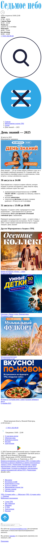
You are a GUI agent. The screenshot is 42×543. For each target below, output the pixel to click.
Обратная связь (10, 438)
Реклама (8, 441)
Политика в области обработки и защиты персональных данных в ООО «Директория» (20, 463)
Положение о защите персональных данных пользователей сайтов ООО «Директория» (19, 466)
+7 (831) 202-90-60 (12, 428)
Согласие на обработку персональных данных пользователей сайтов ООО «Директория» (19, 469)
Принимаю (5, 541)
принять (12, 536)
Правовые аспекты (11, 440)
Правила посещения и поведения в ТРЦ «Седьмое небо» (20, 461)
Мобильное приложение (9, 498)
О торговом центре (11, 436)
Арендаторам (9, 443)
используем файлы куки (18, 529)
